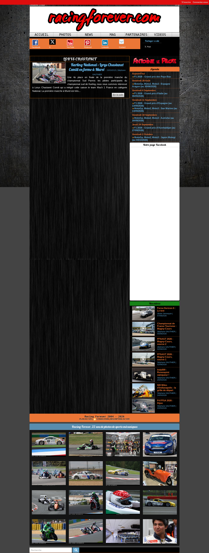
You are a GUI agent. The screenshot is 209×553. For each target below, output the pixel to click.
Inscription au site (120, 419)
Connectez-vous (200, 2)
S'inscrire (186, 2)
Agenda (154, 69)
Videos (160, 35)
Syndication (102, 419)
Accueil (42, 35)
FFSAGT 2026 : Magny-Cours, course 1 (165, 357)
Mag (113, 35)
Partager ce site (152, 40)
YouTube (70, 47)
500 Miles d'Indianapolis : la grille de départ (166, 388)
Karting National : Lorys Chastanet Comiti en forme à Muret (96, 67)
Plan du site (85, 419)
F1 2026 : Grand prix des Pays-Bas (152, 76)
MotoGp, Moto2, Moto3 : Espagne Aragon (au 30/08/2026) (151, 85)
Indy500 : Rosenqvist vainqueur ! (163, 372)
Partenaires (136, 35)
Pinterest (87, 47)
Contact (122, 47)
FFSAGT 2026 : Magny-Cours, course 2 (165, 341)
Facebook (36, 47)
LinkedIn (105, 47)
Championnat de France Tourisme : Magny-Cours (166, 326)
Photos (65, 35)
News (89, 35)
